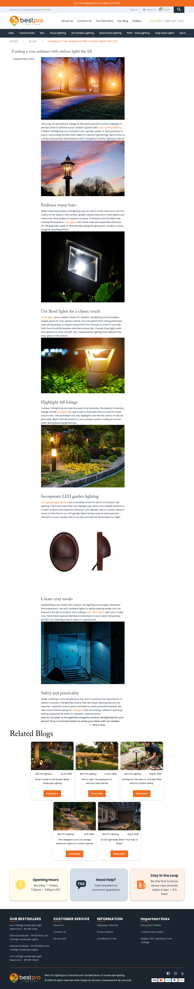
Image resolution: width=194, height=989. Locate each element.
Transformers (27, 33)
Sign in (133, 9)
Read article (52, 793)
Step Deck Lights (164, 33)
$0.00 (165, 9)
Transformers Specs (152, 932)
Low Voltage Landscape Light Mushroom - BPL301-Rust (26, 927)
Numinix (96, 980)
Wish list (151, 9)
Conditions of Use (106, 938)
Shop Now (44, 9)
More (182, 33)
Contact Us (84, 21)
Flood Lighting (58, 33)
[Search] (179, 9)
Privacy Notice (105, 932)
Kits (42, 33)
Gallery (136, 21)
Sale (11, 33)
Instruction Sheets (151, 925)
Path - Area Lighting (138, 33)
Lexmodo (126, 980)
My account (60, 938)
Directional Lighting (110, 33)
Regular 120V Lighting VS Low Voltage (156, 940)
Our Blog (122, 21)
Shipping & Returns (107, 925)
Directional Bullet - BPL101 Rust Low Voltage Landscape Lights (29, 937)
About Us (67, 21)
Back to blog (99, 725)
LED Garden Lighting (82, 33)
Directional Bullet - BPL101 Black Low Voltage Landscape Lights (29, 947)
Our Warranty (104, 21)
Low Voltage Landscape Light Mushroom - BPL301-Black (26, 958)
